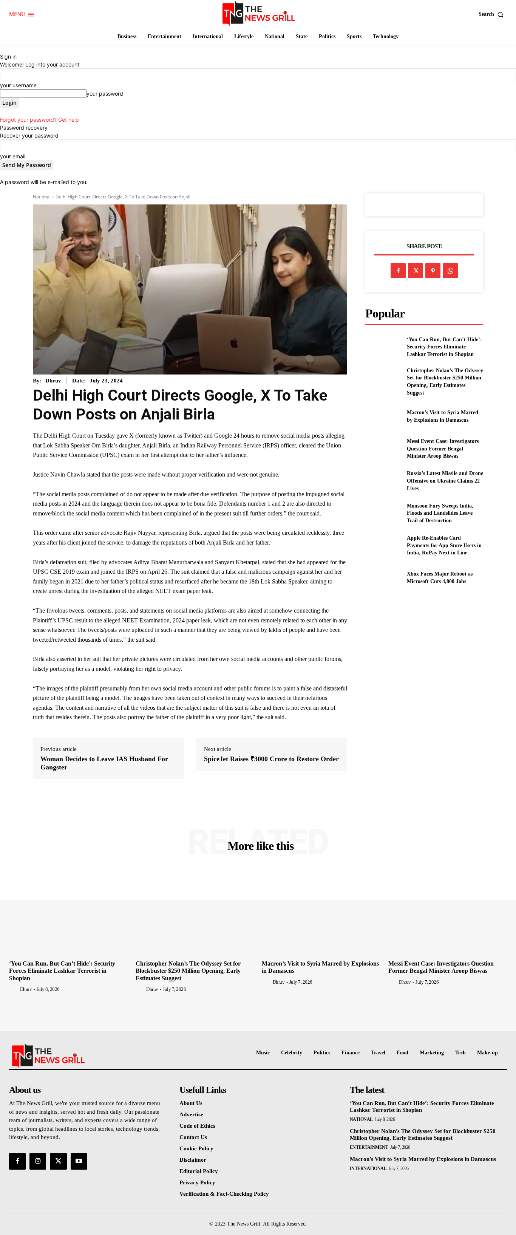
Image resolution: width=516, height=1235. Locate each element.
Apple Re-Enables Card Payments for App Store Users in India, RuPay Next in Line (444, 545)
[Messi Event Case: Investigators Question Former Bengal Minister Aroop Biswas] (382, 448)
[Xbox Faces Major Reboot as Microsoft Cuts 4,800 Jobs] (382, 577)
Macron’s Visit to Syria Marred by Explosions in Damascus (423, 1159)
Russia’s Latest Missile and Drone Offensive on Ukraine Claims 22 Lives (445, 480)
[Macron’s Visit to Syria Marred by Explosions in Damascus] (382, 416)
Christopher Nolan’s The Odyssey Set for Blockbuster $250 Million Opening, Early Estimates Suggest (188, 970)
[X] (415, 270)
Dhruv (53, 381)
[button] (493, 14)
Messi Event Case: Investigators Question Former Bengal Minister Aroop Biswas (443, 448)
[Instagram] (37, 1161)
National (42, 196)
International (368, 1168)
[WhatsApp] (450, 270)
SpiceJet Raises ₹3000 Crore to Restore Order (271, 759)
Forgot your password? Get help (39, 119)
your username (18, 85)
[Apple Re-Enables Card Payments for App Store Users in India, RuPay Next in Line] (382, 545)
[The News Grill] (258, 13)
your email (12, 156)
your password (105, 93)
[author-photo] (14, 989)
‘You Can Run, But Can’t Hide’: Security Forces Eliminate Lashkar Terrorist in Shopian (444, 347)
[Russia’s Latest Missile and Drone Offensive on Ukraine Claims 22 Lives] (382, 481)
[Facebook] (398, 270)
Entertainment (369, 1147)
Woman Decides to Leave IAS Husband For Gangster (104, 763)
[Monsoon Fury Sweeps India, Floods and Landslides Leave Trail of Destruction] (382, 513)
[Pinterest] (432, 270)
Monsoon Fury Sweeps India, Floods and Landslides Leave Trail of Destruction (440, 513)
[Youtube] (79, 1161)
